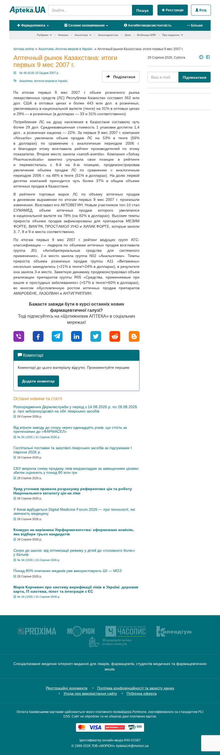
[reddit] (114, 336)
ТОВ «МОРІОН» (103, 746)
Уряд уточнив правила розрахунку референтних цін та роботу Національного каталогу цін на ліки (72, 491)
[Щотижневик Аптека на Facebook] (208, 57)
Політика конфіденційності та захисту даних (135, 688)
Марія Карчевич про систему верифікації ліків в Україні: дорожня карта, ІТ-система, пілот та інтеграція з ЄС (75, 589)
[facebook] (38, 336)
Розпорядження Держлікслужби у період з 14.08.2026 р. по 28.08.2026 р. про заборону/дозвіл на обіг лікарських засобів (75, 409)
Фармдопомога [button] (32, 25)
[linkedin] (76, 336)
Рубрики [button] (42, 34)
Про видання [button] (170, 34)
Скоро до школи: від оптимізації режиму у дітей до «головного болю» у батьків (74, 552)
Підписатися (194, 77)
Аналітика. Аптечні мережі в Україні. (43, 80)
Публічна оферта (142, 693)
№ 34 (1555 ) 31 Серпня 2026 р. (38, 437)
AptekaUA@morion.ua (132, 746)
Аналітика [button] (81, 34)
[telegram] (57, 336)
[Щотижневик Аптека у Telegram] (201, 57)
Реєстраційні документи (66, 688)
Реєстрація (174, 10)
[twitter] (95, 336)
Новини (63, 34)
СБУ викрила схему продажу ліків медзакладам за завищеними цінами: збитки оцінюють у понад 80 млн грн (76, 470)
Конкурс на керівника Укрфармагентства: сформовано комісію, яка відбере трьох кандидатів (73, 532)
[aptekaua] (134, 336)
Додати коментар (38, 381)
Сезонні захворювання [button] (86, 25)
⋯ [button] (195, 25)
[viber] (18, 336)
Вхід (203, 10)
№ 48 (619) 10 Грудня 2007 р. (39, 72)
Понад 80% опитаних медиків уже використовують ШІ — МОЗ (67, 571)
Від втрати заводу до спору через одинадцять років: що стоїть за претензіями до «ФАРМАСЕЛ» (70, 429)
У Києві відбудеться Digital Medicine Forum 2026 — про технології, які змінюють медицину (74, 511)
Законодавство (108, 34)
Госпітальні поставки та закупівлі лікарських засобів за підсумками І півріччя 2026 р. (72, 450)
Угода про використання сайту (90, 693)
